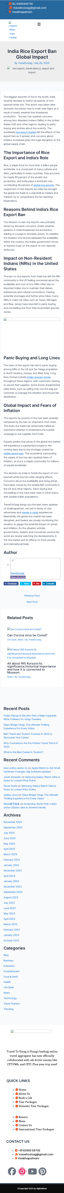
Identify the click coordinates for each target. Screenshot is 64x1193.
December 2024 (12, 870)
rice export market (26, 132)
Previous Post (32, 596)
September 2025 (13, 827)
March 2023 (10, 924)
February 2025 (12, 859)
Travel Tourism (12, 1003)
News (20, 639)
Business (9, 960)
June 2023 (10, 908)
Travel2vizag (17, 573)
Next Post (32, 602)
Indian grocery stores (39, 377)
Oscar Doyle (10, 785)
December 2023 (12, 886)
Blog (6, 955)
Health (7, 982)
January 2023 (11, 935)
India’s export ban (13, 453)
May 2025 (9, 843)
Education (9, 965)
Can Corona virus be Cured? (27, 635)
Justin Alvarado (12, 777)
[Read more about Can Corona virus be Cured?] (24, 629)
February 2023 (12, 929)
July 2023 (9, 902)
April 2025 (9, 848)
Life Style (11, 639)
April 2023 (9, 918)
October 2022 (11, 940)
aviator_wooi (11, 794)
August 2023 (11, 897)
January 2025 (11, 865)
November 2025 (13, 822)
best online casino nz (15, 768)
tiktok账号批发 (12, 803)
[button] (39, 24)
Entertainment (11, 971)
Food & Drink (11, 976)
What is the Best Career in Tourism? (23, 752)
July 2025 (9, 832)
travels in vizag (30, 512)
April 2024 (9, 876)
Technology (10, 998)
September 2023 (13, 892)
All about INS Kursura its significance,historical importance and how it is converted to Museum (31, 668)
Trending (8, 1009)
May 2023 (9, 913)
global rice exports (43, 185)
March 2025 (10, 854)
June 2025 (10, 838)
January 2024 (11, 881)
